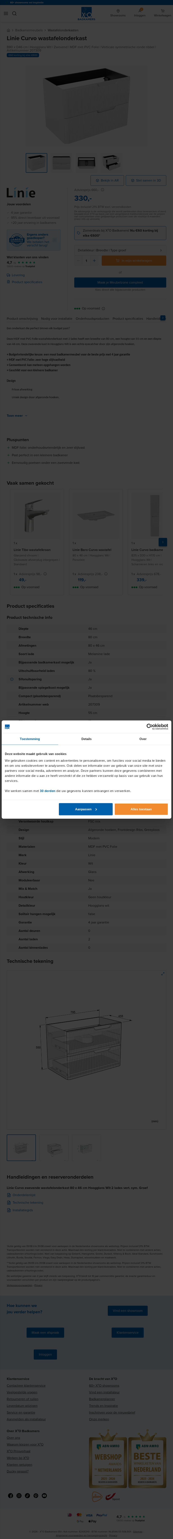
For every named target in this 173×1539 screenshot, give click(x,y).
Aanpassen (83, 809)
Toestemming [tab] (30, 739)
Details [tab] (86, 739)
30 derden (47, 790)
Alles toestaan (141, 809)
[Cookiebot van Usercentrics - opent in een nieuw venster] (149, 727)
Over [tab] (143, 739)
